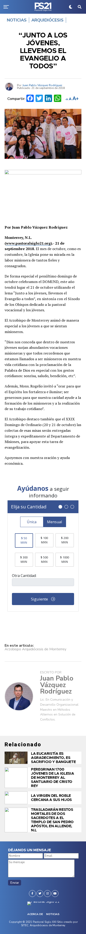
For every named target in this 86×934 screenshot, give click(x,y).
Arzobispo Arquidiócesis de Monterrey (35, 649)
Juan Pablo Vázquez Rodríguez (42, 85)
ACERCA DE (35, 914)
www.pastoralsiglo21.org (28, 243)
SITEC (24, 925)
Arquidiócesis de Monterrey (47, 925)
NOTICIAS (52, 914)
